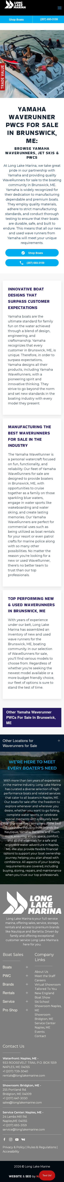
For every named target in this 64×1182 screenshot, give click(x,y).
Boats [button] (7, 967)
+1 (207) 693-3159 (15, 1125)
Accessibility (11, 1151)
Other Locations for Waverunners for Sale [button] (20, 743)
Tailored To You (46, 989)
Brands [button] (8, 984)
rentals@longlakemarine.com (24, 1075)
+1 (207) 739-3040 (15, 1071)
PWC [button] (7, 975)
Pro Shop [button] (10, 1009)
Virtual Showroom (48, 984)
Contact (40, 1036)
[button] (59, 7)
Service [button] (9, 1001)
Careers (40, 980)
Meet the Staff (45, 976)
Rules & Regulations (41, 1147)
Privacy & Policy (14, 1147)
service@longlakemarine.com (24, 1129)
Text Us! (47, 1175)
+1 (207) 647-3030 (15, 1098)
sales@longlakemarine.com (22, 1102)
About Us (41, 971)
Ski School (42, 1001)
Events (39, 1031)
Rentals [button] (9, 992)
